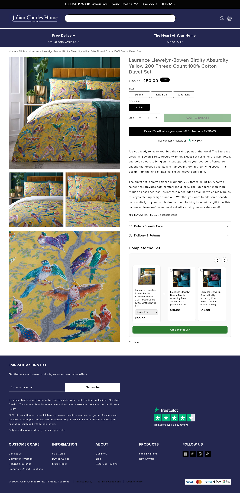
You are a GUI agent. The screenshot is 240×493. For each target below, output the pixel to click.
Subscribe (93, 387)
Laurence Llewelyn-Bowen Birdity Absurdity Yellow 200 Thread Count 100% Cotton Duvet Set (145, 298)
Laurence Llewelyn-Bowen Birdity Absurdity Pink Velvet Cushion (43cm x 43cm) (211, 298)
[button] (229, 18)
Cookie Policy (135, 481)
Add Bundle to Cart (180, 329)
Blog (98, 458)
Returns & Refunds (20, 464)
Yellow (139, 107)
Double (139, 94)
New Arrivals (146, 458)
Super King (183, 94)
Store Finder (59, 464)
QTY (131, 117)
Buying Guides (61, 458)
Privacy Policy (84, 481)
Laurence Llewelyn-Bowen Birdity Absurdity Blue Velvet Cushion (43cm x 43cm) (180, 298)
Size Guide (58, 453)
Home (12, 51)
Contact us (15, 453)
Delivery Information (21, 458)
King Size (161, 94)
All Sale (23, 51)
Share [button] (136, 342)
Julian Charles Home (32, 481)
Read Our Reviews (107, 464)
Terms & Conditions (109, 481)
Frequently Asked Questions (26, 469)
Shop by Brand (148, 453)
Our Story (101, 453)
